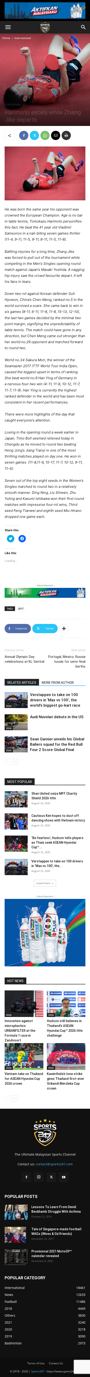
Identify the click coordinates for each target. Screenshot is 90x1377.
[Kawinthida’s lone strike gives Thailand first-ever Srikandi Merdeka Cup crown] (66, 1056)
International (23, 38)
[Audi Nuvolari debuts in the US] (16, 722)
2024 (9, 706)
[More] (64, 628)
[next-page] (15, 761)
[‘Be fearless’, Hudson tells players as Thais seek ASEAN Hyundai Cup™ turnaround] (16, 844)
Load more (43, 883)
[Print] (66, 135)
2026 (9, 728)
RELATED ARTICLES (21, 682)
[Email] (55, 135)
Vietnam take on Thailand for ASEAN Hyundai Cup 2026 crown (24, 1078)
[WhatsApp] (45, 135)
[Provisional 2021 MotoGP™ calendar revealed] (16, 1257)
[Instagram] (38, 1177)
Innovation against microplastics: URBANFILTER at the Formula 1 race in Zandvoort (20, 1030)
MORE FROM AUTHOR (58, 682)
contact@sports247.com (54, 1164)
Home (6, 38)
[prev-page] (7, 761)
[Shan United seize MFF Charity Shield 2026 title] (16, 799)
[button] (7, 27)
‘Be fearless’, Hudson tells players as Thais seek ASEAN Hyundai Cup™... (57, 842)
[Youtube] (63, 1177)
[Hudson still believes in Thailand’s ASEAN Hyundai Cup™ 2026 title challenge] (66, 1003)
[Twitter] (34, 135)
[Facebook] (23, 135)
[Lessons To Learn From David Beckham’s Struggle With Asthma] (16, 1212)
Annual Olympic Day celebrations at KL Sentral (24, 659)
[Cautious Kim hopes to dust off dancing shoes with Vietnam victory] (16, 821)
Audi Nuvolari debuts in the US (57, 716)
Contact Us (56, 1363)
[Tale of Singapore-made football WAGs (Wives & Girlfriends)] (15, 1235)
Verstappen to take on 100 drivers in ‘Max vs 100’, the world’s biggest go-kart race (55, 700)
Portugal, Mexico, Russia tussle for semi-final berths (66, 662)
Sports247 (37, 1371)
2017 (21, 608)
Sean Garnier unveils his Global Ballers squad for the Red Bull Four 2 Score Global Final (57, 744)
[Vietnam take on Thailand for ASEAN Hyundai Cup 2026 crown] (24, 1056)
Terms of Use (36, 1363)
